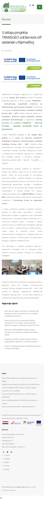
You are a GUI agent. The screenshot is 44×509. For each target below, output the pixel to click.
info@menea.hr (7, 441)
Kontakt (6, 469)
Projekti (6, 462)
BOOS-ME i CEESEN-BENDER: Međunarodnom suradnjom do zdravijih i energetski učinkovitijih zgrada (21, 332)
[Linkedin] (11, 452)
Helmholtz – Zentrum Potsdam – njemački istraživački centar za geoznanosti (22, 126)
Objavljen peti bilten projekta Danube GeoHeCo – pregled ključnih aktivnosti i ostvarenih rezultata (22, 340)
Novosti (6, 466)
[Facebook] (3, 452)
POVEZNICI (6, 256)
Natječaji (7, 459)
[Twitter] (7, 452)
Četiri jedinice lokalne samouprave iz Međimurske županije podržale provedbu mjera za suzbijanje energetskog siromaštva (22, 313)
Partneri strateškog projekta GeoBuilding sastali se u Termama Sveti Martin (23, 347)
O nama (6, 455)
